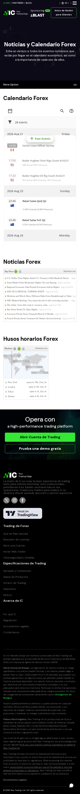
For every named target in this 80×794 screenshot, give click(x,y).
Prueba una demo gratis (40, 448)
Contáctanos (11, 632)
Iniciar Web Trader (14, 551)
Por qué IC (9, 614)
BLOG (29, 3)
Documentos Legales (16, 626)
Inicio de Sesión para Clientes (64, 12)
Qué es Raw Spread (15, 533)
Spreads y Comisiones (17, 571)
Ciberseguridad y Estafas (18, 557)
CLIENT (6, 3)
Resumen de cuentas (16, 539)
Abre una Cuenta (14, 545)
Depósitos (9, 589)
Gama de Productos (15, 577)
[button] (65, 3)
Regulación (10, 620)
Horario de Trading (14, 583)
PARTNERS (17, 3)
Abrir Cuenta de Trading (40, 437)
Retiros (7, 595)
